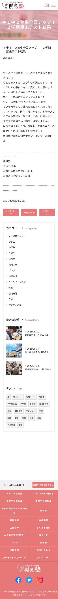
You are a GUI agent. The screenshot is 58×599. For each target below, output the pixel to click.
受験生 (12, 253)
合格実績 (11, 425)
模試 (31, 418)
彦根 (9, 411)
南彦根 (42, 396)
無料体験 (13, 264)
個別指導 (18, 411)
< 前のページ (11, 212)
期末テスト (17, 396)
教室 (14, 200)
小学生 (12, 241)
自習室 (12, 258)
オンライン (30, 411)
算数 (24, 418)
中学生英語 (12, 404)
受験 (41, 411)
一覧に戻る (29, 212)
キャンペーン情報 (17, 281)
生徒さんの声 (15, 304)
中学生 (12, 247)
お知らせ (7, 200)
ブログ (12, 270)
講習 (20, 425)
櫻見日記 (21, 200)
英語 (39, 418)
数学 (17, 418)
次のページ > (47, 212)
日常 (11, 299)
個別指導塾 (43, 404)
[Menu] (53, 5)
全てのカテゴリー (17, 235)
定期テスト (30, 396)
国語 (9, 418)
